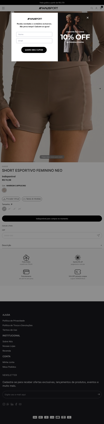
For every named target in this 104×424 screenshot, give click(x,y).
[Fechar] (88, 18)
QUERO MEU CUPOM (34, 50)
